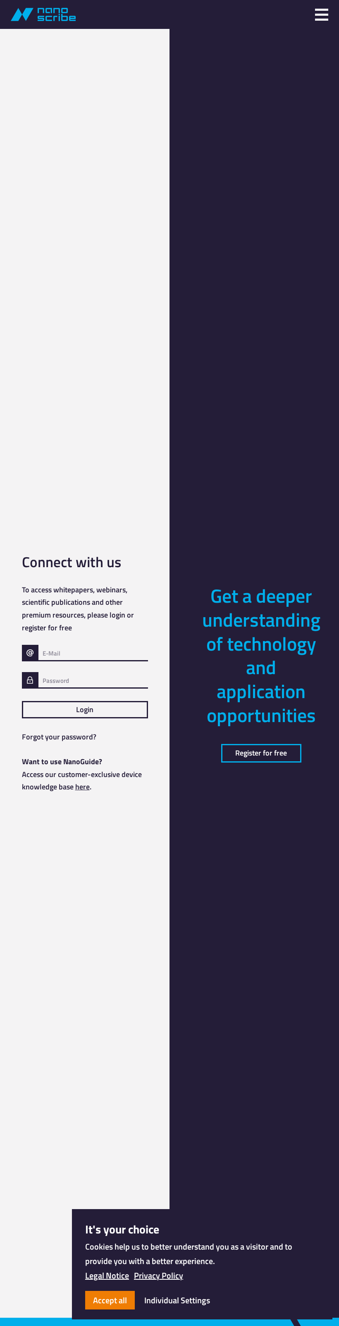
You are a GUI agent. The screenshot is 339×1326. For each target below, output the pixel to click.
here (82, 786)
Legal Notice (107, 1275)
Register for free (261, 752)
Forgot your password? (59, 736)
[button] (321, 14)
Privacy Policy (158, 1275)
